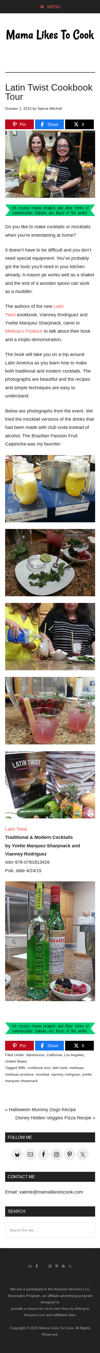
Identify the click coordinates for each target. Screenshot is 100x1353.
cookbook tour (39, 1068)
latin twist (60, 1068)
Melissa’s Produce (24, 331)
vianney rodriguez (65, 1074)
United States (16, 1061)
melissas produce (19, 1074)
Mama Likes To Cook (50, 35)
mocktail (42, 1074)
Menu (54, 6)
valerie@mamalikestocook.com (51, 1192)
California (54, 1055)
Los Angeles (74, 1055)
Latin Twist (16, 829)
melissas (76, 1068)
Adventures (35, 1055)
